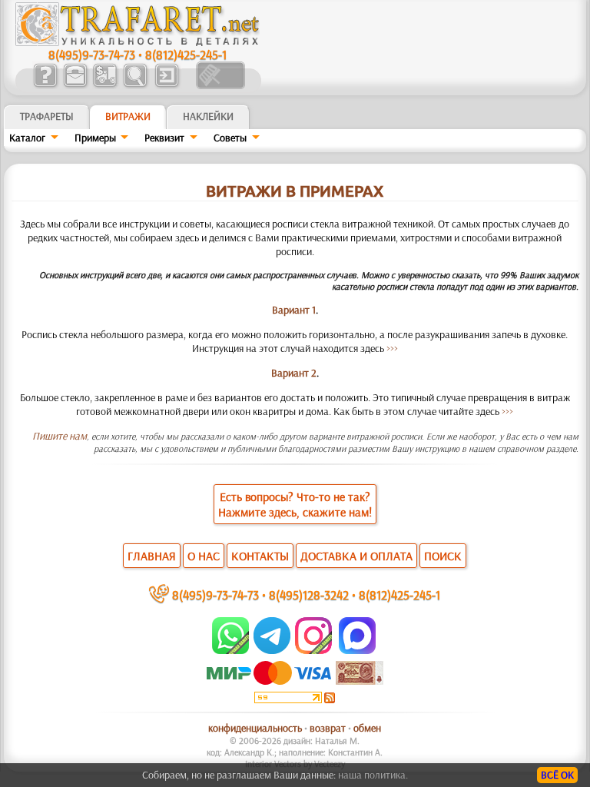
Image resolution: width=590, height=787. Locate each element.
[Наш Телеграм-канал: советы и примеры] (270, 650)
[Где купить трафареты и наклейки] (75, 85)
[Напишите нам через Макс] (357, 650)
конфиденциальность (255, 728)
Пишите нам (59, 436)
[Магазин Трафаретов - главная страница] (137, 42)
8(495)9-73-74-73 (91, 54)
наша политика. (373, 775)
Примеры (95, 137)
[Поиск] (135, 85)
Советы (230, 137)
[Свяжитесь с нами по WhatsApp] (231, 650)
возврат (328, 728)
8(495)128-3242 (309, 594)
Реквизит (164, 137)
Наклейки (208, 116)
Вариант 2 (294, 373)
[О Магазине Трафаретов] (45, 85)
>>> (392, 348)
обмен (367, 728)
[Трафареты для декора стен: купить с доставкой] (105, 85)
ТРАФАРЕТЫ (47, 116)
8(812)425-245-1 (186, 54)
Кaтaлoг (27, 137)
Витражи (128, 116)
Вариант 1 (294, 310)
